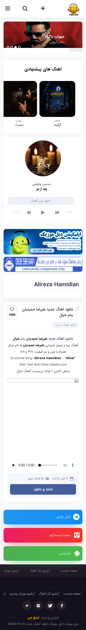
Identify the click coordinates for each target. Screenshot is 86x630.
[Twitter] (50, 605)
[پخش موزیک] (43, 265)
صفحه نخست (69, 570)
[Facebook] (61, 605)
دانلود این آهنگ (41, 200)
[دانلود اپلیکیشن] (43, 242)
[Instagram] (38, 605)
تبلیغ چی (33, 617)
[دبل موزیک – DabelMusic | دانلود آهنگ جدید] (73, 8)
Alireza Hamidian (56, 284)
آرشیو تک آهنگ (39, 570)
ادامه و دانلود (43, 489)
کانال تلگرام (63, 517)
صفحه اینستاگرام (59, 535)
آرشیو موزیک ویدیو (22, 593)
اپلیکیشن (64, 553)
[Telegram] (26, 605)
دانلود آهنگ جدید (65, 325)
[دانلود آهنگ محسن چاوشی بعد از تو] (43, 158)
